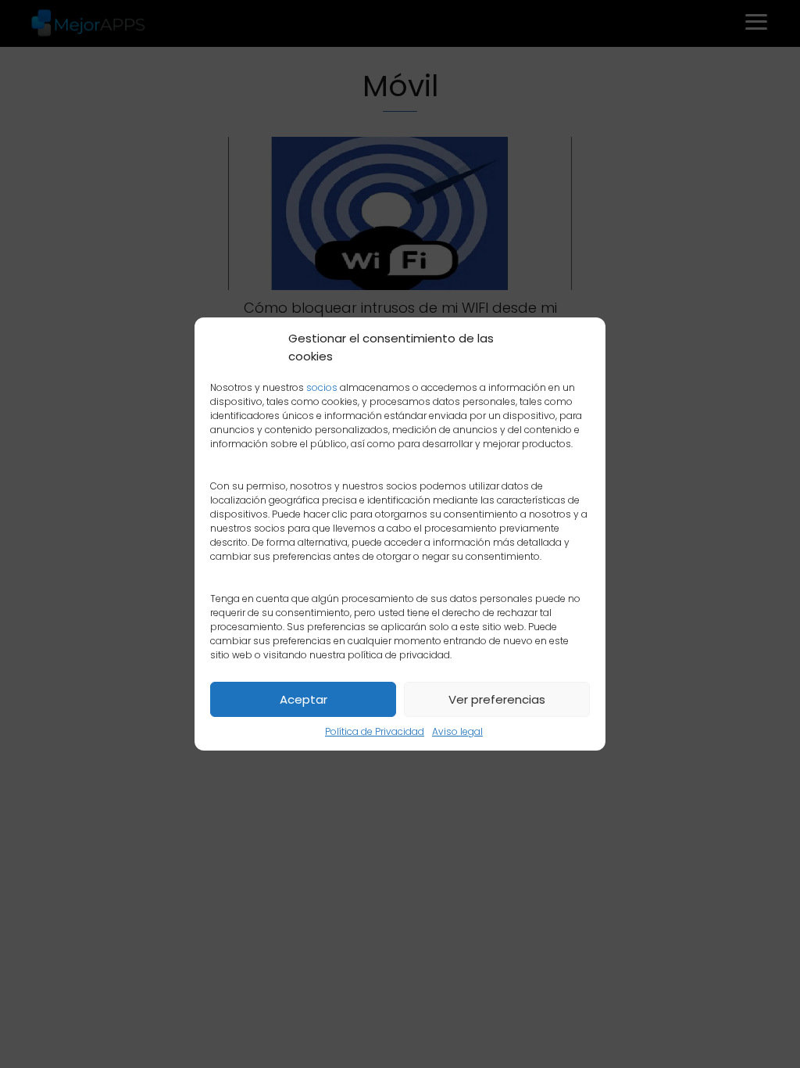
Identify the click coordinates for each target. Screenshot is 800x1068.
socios (322, 387)
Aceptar (303, 699)
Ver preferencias (496, 699)
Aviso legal (457, 731)
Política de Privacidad (374, 731)
